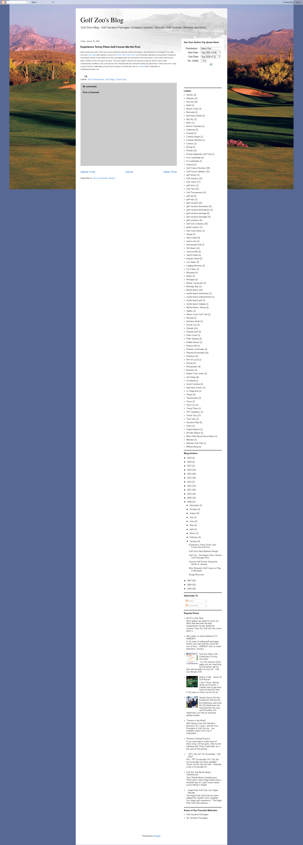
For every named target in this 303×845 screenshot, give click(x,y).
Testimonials (192, 398)
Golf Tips (190, 189)
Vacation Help (192, 422)
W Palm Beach (193, 433)
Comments (193, 605)
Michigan (190, 279)
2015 (189, 474)
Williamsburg (192, 447)
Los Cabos (191, 269)
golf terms (191, 185)
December (195, 505)
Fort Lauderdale (193, 157)
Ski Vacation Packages (197, 818)
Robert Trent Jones (195, 373)
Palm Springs (192, 338)
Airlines (189, 95)
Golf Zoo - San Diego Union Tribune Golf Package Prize (205, 556)
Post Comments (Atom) (104, 178)
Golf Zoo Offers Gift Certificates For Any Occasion (208, 656)
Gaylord (189, 164)
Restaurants (191, 366)
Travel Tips (121, 79)
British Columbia (193, 126)
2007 (189, 580)
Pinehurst (190, 356)
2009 (189, 498)
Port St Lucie (192, 359)
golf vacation (192, 203)
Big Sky (190, 119)
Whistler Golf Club (194, 443)
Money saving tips (194, 283)
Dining (189, 147)
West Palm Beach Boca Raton (200, 436)
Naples (189, 311)
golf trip (189, 196)
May (192, 525)
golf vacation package (196, 213)
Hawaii (189, 234)
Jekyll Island (192, 255)
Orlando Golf (192, 332)
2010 (189, 494)
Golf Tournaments (96, 79)
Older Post (170, 171)
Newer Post (87, 171)
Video (189, 426)
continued (142, 66)
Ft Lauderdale (192, 161)
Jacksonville (192, 251)
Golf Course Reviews (196, 168)
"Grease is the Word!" (196, 720)
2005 (189, 588)
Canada (189, 133)
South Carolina (193, 384)
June (192, 521)
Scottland (190, 380)
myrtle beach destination (197, 293)
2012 (189, 486)
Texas (189, 401)
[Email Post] (85, 76)
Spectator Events (194, 387)
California (190, 130)
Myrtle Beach (192, 290)
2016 (189, 470)
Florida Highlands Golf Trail (198, 154)
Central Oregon (193, 136)
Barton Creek (192, 109)
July (192, 517)
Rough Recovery (196, 574)
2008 (189, 502)
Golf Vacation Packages (197, 814)
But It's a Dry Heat (194, 618)
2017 (189, 466)
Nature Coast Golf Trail (196, 314)
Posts (191, 601)
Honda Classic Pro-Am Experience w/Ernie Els (210, 698)
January (194, 541)
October (194, 509)
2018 (189, 462)
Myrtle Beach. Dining (195, 307)
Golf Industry (192, 178)
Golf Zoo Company (195, 224)
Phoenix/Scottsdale (195, 353)
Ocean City (191, 325)
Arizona (189, 102)
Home (129, 171)
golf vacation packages (197, 217)
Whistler (190, 440)
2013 (189, 482)
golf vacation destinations (198, 210)
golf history (191, 175)
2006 (189, 585)
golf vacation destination (197, 206)
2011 (189, 490)
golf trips (190, 199)
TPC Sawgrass (193, 412)
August (193, 513)
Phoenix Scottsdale (195, 349)
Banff (188, 105)
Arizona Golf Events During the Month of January (203, 562)
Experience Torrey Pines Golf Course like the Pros (110, 47)
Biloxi (188, 123)
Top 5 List (190, 405)
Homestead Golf (193, 245)
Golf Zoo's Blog (102, 19)
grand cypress (192, 227)
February (194, 537)
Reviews (190, 370)
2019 (189, 458)
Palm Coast (191, 335)
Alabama (190, 98)
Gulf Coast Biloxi (194, 231)
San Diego (92, 55)
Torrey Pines (192, 408)
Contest (189, 143)
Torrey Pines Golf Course (126, 55)
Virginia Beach (193, 429)
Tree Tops (191, 419)
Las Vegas (191, 262)
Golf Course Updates (195, 171)
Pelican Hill (191, 346)
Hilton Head (191, 238)
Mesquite (190, 272)
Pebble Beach (192, 342)
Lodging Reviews (194, 265)
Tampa (189, 394)
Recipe (189, 363)
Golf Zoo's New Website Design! (203, 551)
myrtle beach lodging (195, 304)
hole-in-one (191, 241)
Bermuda (190, 112)
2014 (189, 478)
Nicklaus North (193, 321)
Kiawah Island (192, 258)
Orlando (189, 328)
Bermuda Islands (194, 115)
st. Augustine (192, 391)
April (192, 529)
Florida (189, 150)
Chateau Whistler (194, 140)
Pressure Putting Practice (198, 738)
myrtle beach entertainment (198, 297)
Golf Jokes (191, 182)
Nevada (189, 318)
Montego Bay (192, 286)
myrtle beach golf (194, 300)
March (193, 533)
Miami (189, 276)
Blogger (157, 836)
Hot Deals (190, 248)
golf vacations (192, 220)
